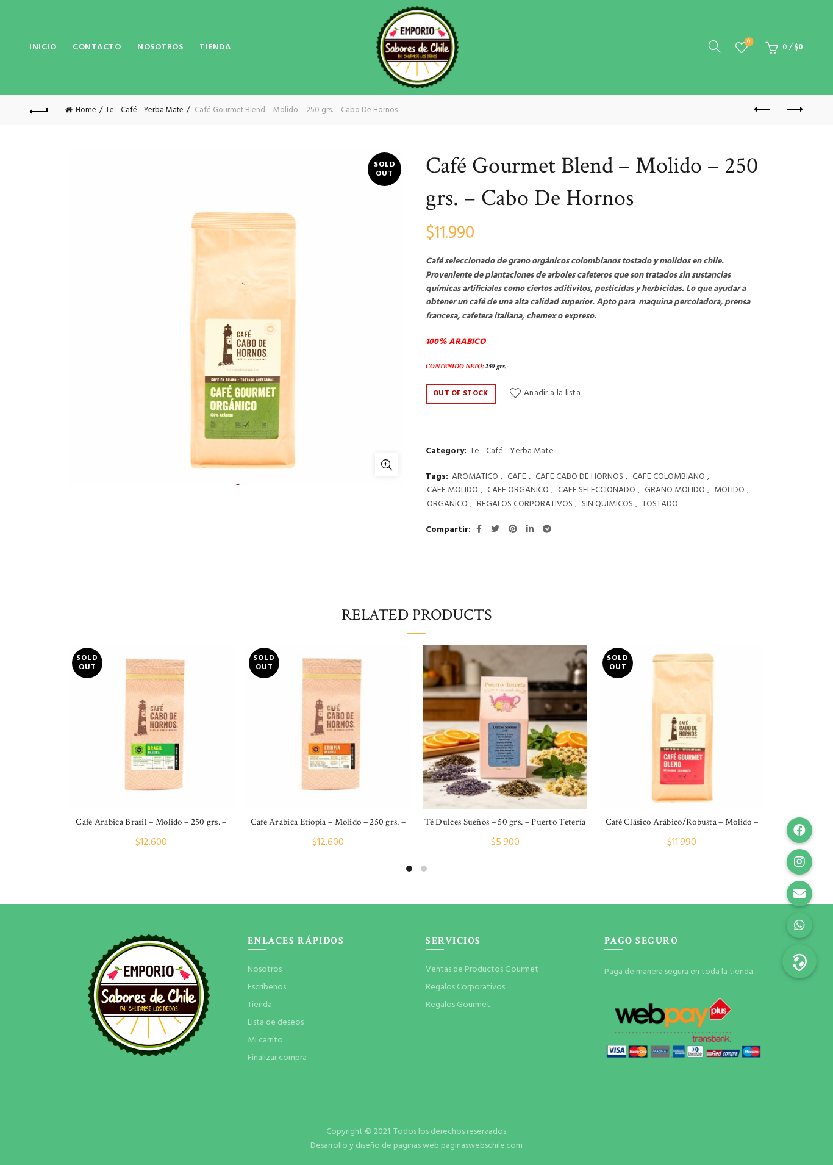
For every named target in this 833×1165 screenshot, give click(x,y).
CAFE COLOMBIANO (668, 477)
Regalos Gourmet (458, 1005)
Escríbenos (267, 987)
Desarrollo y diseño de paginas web (374, 1146)
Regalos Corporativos (465, 987)
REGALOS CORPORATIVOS (525, 504)
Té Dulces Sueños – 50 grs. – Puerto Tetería (505, 822)
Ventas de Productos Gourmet (482, 969)
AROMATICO (475, 477)
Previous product (763, 110)
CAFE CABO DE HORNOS (579, 477)
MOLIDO (729, 490)
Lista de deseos (748, 42)
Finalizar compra (277, 1058)
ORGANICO (447, 504)
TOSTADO (660, 504)
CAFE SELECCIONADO (596, 490)
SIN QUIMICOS (607, 504)
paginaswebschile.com (482, 1146)
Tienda (215, 47)
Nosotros (160, 47)
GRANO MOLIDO (675, 490)
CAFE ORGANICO (518, 490)
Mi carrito (265, 1040)
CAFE (516, 477)
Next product (794, 110)
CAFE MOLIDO (452, 490)
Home (86, 110)
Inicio (42, 47)
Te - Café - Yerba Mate (144, 110)
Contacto (97, 47)
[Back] (39, 110)
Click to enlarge (386, 464)
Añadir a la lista (552, 393)
